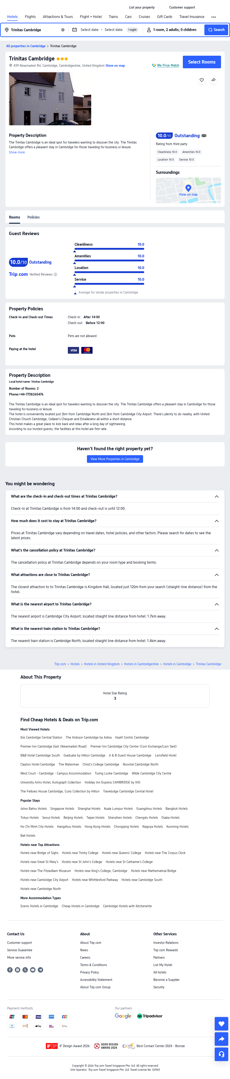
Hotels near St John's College (82, 862)
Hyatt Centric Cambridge (132, 737)
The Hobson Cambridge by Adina (89, 737)
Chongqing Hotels (126, 826)
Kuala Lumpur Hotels (118, 808)
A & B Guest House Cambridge (130, 755)
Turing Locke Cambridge (111, 773)
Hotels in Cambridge (177, 664)
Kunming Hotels (177, 826)
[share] (221, 1039)
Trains (113, 17)
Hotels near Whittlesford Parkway (95, 880)
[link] (142, 7)
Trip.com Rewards (165, 950)
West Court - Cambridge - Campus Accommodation (55, 773)
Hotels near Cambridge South (142, 880)
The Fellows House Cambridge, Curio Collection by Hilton (60, 791)
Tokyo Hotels (29, 817)
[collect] (221, 1023)
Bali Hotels (27, 835)
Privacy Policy (89, 972)
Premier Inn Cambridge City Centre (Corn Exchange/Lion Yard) (134, 746)
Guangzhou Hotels (149, 808)
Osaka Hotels (170, 817)
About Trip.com (90, 942)
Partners (159, 957)
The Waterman (69, 764)
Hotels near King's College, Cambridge (101, 871)
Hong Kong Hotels (97, 826)
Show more (17, 152)
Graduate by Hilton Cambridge (84, 755)
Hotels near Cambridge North (40, 889)
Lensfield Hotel (165, 755)
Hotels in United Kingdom (102, 664)
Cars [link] (128, 17)
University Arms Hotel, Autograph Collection (50, 782)
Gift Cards (164, 17)
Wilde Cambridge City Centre (151, 773)
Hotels (12, 17)
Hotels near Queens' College (121, 853)
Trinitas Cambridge (32, 58)
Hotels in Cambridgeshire (141, 664)
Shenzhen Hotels (120, 817)
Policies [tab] (33, 217)
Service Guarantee (19, 950)
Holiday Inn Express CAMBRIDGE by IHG (112, 782)
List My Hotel (162, 965)
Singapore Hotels (62, 808)
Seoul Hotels (51, 817)
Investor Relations (165, 942)
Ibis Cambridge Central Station (41, 737)
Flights (30, 17)
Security (158, 987)
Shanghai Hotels (89, 808)
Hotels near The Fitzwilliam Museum (45, 871)
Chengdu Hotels (146, 817)
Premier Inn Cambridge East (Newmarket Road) (53, 746)
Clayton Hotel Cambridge (37, 764)
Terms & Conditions (93, 965)
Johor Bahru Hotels (33, 808)
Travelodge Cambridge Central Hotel (128, 791)
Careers (85, 957)
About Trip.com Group (95, 987)
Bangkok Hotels (177, 808)
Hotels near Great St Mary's (39, 862)
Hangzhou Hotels (69, 826)
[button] (162, 7)
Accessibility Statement (96, 980)
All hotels (159, 972)
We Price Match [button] (168, 65)
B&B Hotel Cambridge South (40, 755)
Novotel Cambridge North (140, 764)
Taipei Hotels (95, 817)
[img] (50, 98)
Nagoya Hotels (152, 826)
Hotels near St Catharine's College (129, 862)
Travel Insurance (191, 17)
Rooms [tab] (14, 217)
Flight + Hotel (91, 17)
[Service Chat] (221, 1054)
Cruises (144, 17)
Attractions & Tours (58, 17)
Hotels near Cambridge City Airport (44, 880)
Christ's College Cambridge (101, 764)
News (84, 950)
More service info (19, 957)
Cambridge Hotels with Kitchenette (127, 906)
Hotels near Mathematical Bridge (153, 871)
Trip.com (60, 664)
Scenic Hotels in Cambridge (39, 906)
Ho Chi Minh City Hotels (36, 826)
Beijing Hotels (73, 817)
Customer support (19, 942)
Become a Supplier (166, 980)
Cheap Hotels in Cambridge (81, 906)
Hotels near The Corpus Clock (165, 853)
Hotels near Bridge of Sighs (39, 853)
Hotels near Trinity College (80, 853)
